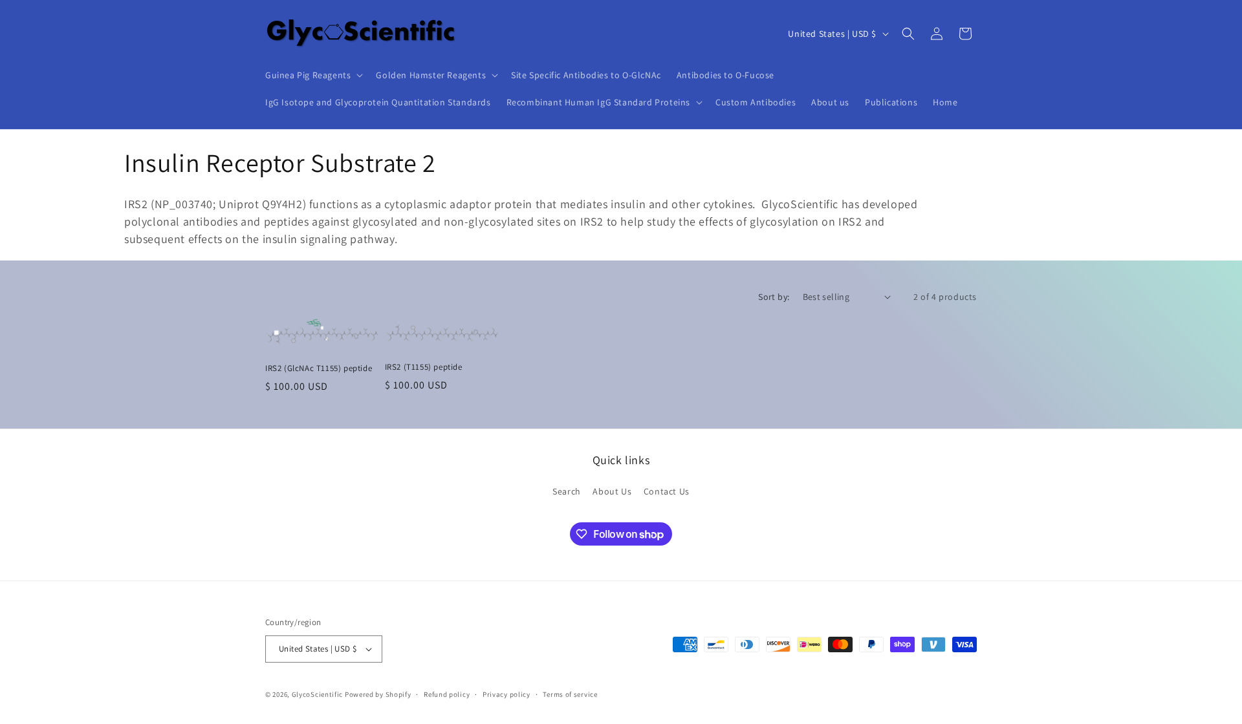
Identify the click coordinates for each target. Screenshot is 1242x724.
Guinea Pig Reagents (308, 75)
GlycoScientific (317, 694)
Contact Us (667, 491)
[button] (312, 75)
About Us (612, 491)
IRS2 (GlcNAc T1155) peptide (318, 368)
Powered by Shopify (378, 694)
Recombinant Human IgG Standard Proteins (598, 102)
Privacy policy (506, 694)
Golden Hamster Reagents (431, 75)
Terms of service (570, 694)
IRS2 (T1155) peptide (424, 367)
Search (566, 491)
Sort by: (773, 297)
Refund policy (447, 694)
